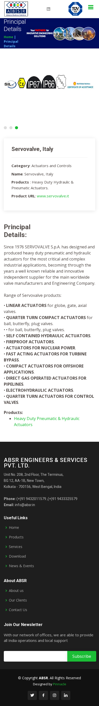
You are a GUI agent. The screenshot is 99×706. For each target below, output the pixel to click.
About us (16, 590)
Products (16, 537)
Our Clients (18, 600)
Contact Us (18, 610)
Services (15, 546)
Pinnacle (59, 684)
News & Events (21, 566)
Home (8, 37)
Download (17, 556)
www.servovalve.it (53, 195)
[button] (5, 127)
